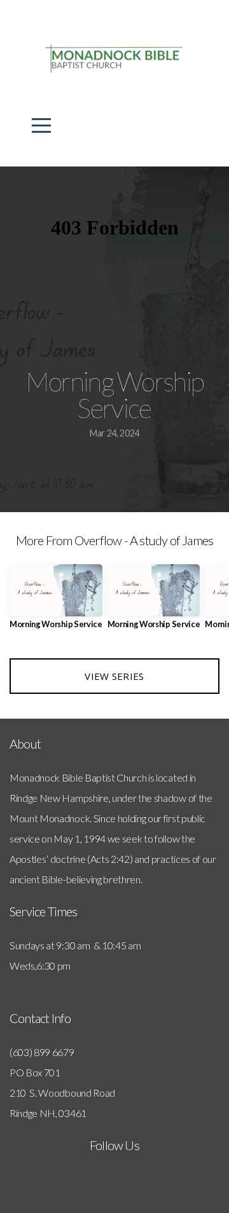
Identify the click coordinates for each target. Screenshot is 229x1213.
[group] (56, 601)
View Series (114, 676)
